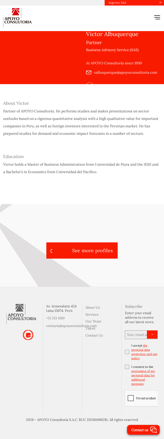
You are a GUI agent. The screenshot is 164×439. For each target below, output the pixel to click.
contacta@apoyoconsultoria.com (71, 326)
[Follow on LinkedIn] (90, 85)
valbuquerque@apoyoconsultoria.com (125, 72)
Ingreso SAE (117, 2)
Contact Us (94, 335)
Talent (90, 328)
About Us (92, 307)
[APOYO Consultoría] (24, 17)
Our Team (93, 321)
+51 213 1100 (55, 318)
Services (91, 314)
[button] (157, 17)
